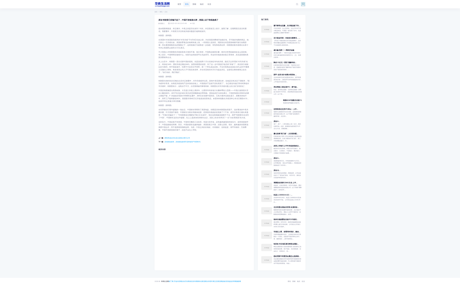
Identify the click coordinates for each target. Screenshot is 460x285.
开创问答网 (178, 281)
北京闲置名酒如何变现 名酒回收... (286, 207)
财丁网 (171, 281)
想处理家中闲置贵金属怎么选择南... (287, 256)
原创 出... (277, 170)
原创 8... (277, 121)
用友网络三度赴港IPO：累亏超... (286, 87)
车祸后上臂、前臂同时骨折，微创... (287, 232)
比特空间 (185, 281)
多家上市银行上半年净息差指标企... (287, 146)
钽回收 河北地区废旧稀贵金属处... (286, 244)
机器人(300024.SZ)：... (283, 195)
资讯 (161, 12)
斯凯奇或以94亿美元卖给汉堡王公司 (177, 138)
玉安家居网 (218, 281)
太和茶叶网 (210, 281)
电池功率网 (232, 281)
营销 (293, 281)
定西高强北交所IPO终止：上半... (286, 109)
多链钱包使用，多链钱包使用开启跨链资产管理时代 (183, 142)
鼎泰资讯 (225, 281)
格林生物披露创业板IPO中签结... (286, 219)
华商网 (196, 281)
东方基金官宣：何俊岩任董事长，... (287, 38)
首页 (156, 12)
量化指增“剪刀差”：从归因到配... (286, 134)
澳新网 (238, 281)
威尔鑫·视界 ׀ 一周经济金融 (284, 50)
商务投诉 (191, 281)
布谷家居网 (203, 281)
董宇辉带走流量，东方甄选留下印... (287, 26)
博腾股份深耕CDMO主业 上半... (285, 183)
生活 (303, 281)
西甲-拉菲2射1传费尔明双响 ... (285, 75)
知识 (298, 281)
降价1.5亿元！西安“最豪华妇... (285, 62)
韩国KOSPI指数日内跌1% (292, 100)
